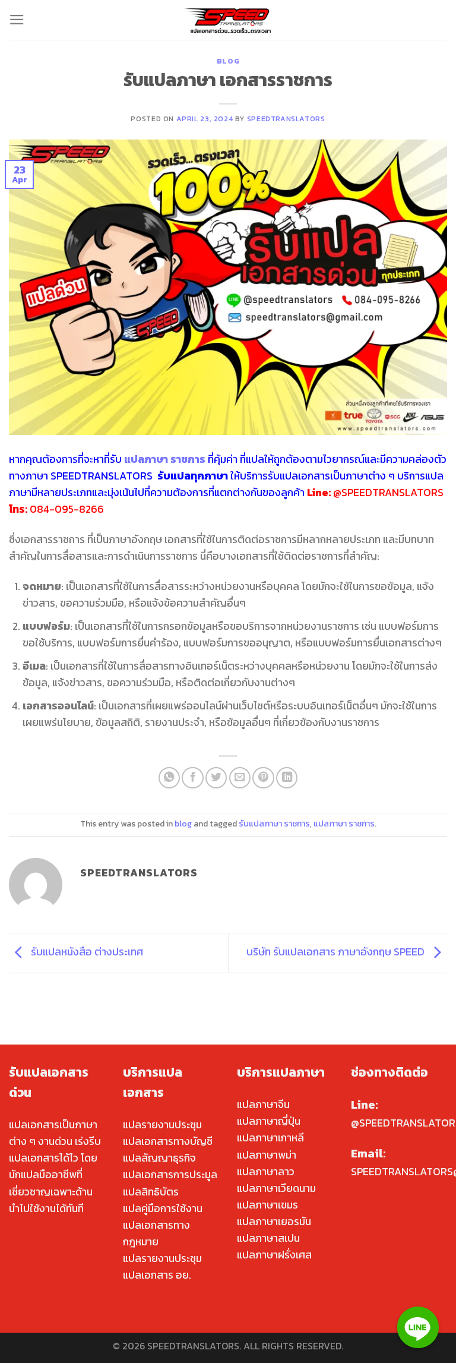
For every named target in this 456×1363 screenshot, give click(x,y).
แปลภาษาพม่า (266, 1155)
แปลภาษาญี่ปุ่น (268, 1121)
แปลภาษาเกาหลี (270, 1138)
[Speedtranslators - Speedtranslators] (228, 20)
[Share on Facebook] (192, 777)
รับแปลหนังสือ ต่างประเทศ (85, 952)
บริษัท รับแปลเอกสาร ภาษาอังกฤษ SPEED (336, 952)
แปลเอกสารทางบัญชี (168, 1141)
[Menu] (17, 19)
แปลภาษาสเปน (268, 1238)
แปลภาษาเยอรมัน (274, 1221)
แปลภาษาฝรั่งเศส (274, 1255)
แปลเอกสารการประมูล (170, 1174)
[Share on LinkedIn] (286, 777)
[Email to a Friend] (240, 777)
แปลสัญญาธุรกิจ (159, 1158)
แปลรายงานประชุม (162, 1124)
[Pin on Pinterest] (263, 777)
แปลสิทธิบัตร (151, 1192)
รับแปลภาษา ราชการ (274, 824)
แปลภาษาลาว (265, 1171)
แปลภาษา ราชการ (344, 824)
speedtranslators (286, 118)
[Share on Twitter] (216, 777)
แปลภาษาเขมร (267, 1205)
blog (228, 61)
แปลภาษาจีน (263, 1104)
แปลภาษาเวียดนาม (276, 1188)
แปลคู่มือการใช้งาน (162, 1208)
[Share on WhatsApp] (169, 777)
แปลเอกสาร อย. (157, 1275)
